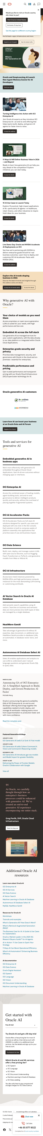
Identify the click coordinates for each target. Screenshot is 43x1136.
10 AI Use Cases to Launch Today (16, 203)
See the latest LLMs (27, 42)
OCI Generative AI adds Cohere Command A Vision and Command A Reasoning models (20, 747)
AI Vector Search (9, 896)
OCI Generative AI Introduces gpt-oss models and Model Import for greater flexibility (20, 756)
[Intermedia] (21, 408)
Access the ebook (8, 175)
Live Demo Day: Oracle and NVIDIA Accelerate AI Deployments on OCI (21, 245)
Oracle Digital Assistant (12, 970)
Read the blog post (12, 828)
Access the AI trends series (12, 287)
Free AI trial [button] (10, 1025)
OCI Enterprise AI (9, 886)
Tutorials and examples (12, 919)
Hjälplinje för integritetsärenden (12, 1122)
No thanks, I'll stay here (14, 25)
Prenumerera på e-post (10, 1119)
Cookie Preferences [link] (8, 1115)
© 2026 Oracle (7, 1112)
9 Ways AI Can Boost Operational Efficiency (20, 948)
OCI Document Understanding (14, 983)
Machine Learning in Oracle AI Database (18, 899)
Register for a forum (10, 429)
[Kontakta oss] (38, 4)
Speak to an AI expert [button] (10, 42)
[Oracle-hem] (9, 4)
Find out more (8, 87)
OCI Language (8, 977)
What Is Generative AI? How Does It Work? (19, 922)
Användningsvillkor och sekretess (26, 1112)
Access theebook (8, 218)
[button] (4, 4)
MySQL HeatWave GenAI (12, 906)
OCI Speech (7, 973)
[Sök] (25, 4)
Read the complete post (12, 721)
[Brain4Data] (21, 400)
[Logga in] (34, 4)
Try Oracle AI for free (13, 1052)
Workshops (7, 916)
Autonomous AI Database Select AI (16, 902)
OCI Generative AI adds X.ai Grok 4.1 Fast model (21, 740)
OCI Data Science (9, 893)
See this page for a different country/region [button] (21, 31)
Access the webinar (9, 131)
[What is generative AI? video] (21, 57)
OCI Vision (7, 980)
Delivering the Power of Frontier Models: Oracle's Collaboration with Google (19, 764)
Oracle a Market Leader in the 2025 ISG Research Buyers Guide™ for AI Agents (18, 938)
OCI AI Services (9, 890)
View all (6, 771)
